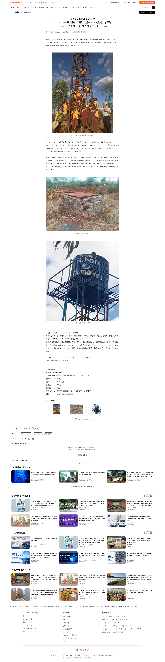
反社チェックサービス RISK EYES (112, 632)
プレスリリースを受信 (129, 2)
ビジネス (66, 7)
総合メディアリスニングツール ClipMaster (115, 620)
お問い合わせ (82, 455)
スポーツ (59, 7)
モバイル (78, 7)
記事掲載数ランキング (29, 628)
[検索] (153, 7)
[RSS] (88, 650)
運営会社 (53, 655)
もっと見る (149, 496)
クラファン (91, 7)
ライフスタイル (50, 7)
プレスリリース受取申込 (70, 635)
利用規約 (77, 655)
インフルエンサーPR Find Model (112, 623)
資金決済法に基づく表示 (106, 655)
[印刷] (33, 439)
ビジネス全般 (38, 434)
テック (72, 7)
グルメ (24, 7)
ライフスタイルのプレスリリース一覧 (28, 606)
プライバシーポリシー (90, 655)
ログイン (65, 620)
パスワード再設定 (68, 623)
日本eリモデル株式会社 (53, 32)
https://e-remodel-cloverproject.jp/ (57, 360)
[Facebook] (22, 439)
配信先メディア (27, 622)
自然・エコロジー (26, 434)
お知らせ (65, 632)
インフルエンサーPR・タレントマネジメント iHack (117, 626)
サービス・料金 (27, 619)
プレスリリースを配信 (112, 2)
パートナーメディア (29, 625)
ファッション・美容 (38, 7)
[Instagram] (84, 650)
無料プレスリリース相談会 (71, 638)
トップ (12, 606)
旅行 (29, 7)
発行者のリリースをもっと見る (82, 486)
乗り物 (84, 7)
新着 (12, 7)
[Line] (29, 439)
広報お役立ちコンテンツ (30, 631)
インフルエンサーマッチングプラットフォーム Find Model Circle (121, 629)
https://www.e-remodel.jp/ (64, 394)
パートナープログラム (65, 655)
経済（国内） (48, 434)
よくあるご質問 (67, 629)
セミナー (65, 641)
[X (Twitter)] (25, 439)
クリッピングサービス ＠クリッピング (113, 616)
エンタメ (18, 7)
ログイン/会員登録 (148, 2)
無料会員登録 (67, 616)
